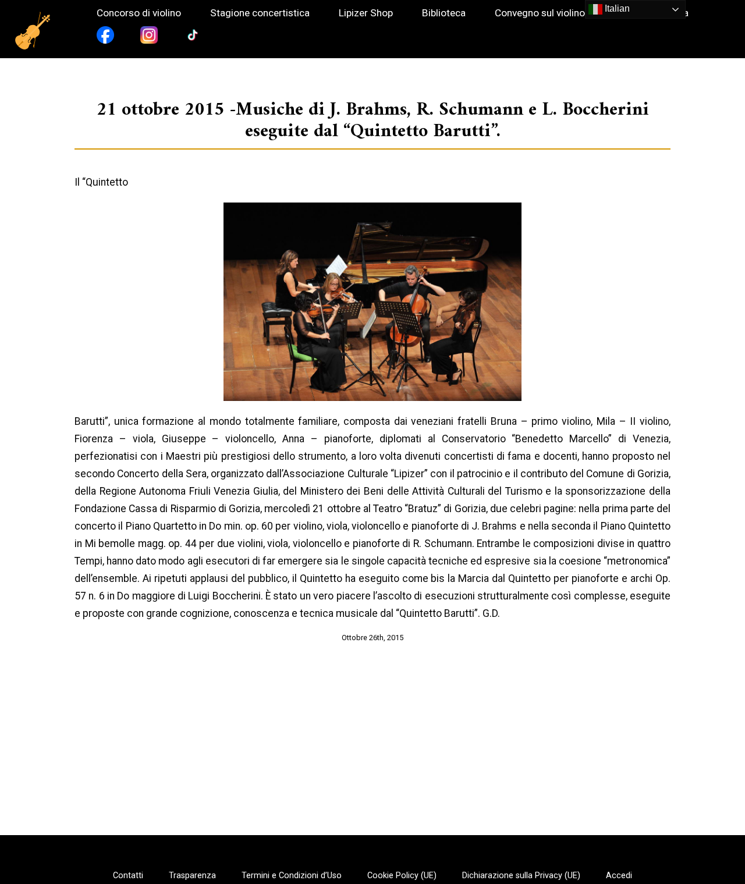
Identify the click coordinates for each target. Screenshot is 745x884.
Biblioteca (444, 13)
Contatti (128, 876)
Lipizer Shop (366, 13)
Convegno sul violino (540, 13)
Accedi (619, 876)
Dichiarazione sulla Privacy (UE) (521, 876)
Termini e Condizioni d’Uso (292, 876)
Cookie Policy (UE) (402, 876)
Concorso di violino (139, 13)
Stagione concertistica (260, 13)
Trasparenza (192, 876)
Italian (616, 8)
